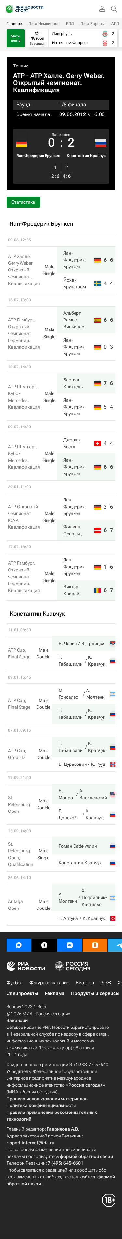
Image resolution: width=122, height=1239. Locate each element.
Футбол (15, 983)
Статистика (23, 202)
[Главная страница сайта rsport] (39, 9)
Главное (14, 23)
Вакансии (17, 1020)
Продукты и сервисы (95, 993)
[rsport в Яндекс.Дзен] (44, 945)
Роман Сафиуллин (78, 845)
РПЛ (70, 23)
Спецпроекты (22, 993)
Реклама (54, 993)
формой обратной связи (86, 1156)
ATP (19, 75)
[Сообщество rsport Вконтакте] (69, 945)
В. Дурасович (73, 764)
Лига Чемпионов (44, 23)
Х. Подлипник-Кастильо (94, 897)
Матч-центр (16, 38)
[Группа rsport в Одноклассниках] (95, 945)
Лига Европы (92, 23)
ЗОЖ (106, 983)
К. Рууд (98, 764)
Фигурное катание (49, 983)
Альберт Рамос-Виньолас (73, 319)
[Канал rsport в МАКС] (19, 945)
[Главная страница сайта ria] (7, 9)
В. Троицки (92, 643)
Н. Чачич (68, 643)
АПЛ (115, 23)
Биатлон (85, 983)
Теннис (21, 65)
